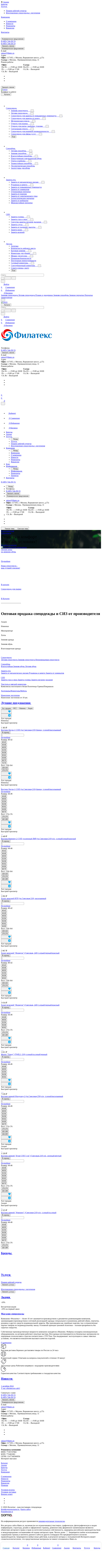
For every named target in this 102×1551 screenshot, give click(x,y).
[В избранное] (6, 711)
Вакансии (10, 28)
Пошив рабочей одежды (16, 11)
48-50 (4, 747)
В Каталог (5, 599)
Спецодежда (6, 657)
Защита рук (6, 671)
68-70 (4, 760)
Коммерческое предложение (13, 39)
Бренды (4, 1467)
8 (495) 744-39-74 (8, 41)
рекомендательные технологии (52, 1521)
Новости (9, 24)
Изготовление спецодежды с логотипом (23, 13)
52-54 (4, 750)
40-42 (4, 742)
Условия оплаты (8, 1490)
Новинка (22, 708)
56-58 (4, 752)
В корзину (5, 732)
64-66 (4, 758)
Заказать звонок (8, 46)
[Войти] (2, 392)
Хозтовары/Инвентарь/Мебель (14, 691)
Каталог (4, 1463)
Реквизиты (10, 26)
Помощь (4, 1485)
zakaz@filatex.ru (7, 53)
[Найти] (14, 278)
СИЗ (3, 677)
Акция (30, 708)
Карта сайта (26, 1509)
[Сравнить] (6, 715)
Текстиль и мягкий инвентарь (13, 684)
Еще (13, 137)
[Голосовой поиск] (8, 278)
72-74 (4, 763)
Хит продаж (6, 708)
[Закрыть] (3, 403)
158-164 (5, 768)
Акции (4, 1465)
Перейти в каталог (9, 545)
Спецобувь (5, 664)
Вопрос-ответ (7, 1494)
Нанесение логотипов (10, 695)
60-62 (4, 755)
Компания (5, 1472)
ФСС (15, 708)
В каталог (5, 585)
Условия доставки (8, 1492)
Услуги (4, 1470)
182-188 (5, 819)
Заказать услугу (8, 1285)
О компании (11, 21)
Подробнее (5, 561)
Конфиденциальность (10, 1509)
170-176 (5, 770)
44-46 (4, 745)
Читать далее (59, 1532)
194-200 (5, 1134)
